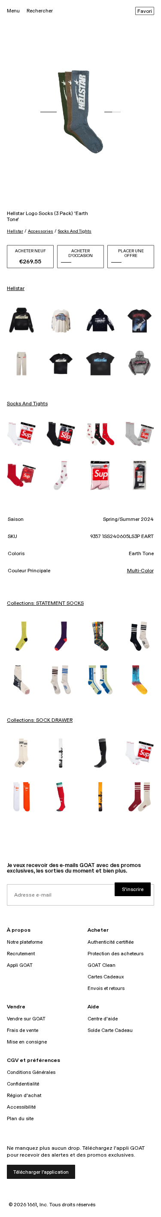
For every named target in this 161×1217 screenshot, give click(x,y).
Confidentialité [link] (23, 1084)
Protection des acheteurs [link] (115, 953)
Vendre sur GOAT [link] (26, 1019)
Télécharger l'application (41, 1172)
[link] (21, 320)
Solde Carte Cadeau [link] (110, 1030)
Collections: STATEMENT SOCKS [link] (45, 603)
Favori (144, 11)
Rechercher (40, 11)
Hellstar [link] (15, 288)
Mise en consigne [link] (27, 1042)
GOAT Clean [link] (101, 965)
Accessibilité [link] (21, 1107)
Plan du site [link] (20, 1118)
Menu (13, 11)
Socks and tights (74, 231)
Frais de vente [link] (22, 1030)
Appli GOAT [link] (20, 965)
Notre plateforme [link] (25, 942)
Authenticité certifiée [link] (111, 942)
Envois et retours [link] (106, 988)
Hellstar (15, 231)
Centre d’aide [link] (103, 1019)
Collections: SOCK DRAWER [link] (40, 720)
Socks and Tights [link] (27, 404)
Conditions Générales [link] (31, 1072)
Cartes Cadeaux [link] (106, 977)
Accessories (40, 231)
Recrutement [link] (21, 953)
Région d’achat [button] (24, 1095)
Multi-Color (140, 571)
